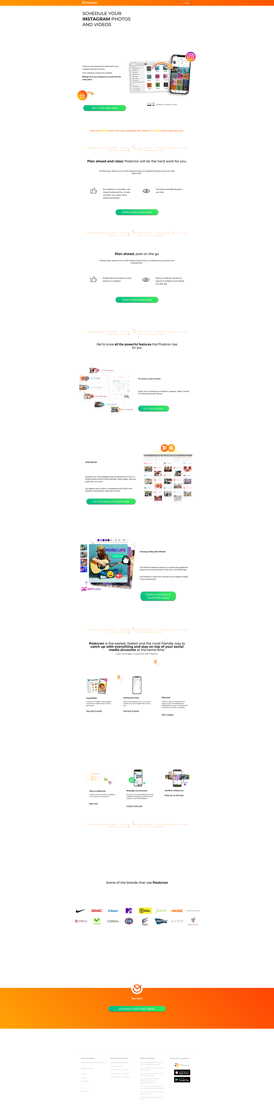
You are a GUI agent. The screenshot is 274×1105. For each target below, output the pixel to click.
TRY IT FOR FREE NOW (105, 108)
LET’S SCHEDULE (154, 408)
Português (84, 1081)
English (83, 1074)
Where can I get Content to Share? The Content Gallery (152, 1074)
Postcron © (85, 1091)
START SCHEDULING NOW (137, 212)
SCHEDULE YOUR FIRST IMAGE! (137, 1008)
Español (84, 1077)
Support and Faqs (87, 1068)
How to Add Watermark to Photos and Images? (152, 1069)
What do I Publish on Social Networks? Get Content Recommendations (149, 1081)
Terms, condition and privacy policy (93, 1062)
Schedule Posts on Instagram (121, 1077)
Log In (187, 3)
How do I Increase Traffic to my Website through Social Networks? (152, 1087)
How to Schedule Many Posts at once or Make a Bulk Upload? (151, 1063)
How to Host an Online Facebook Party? (151, 1098)
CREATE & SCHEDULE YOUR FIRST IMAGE (158, 596)
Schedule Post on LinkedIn (120, 1073)
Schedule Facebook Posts (119, 1062)
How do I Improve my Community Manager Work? (152, 1093)
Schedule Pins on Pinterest (120, 1070)
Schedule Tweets (116, 1066)
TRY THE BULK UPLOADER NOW (111, 501)
